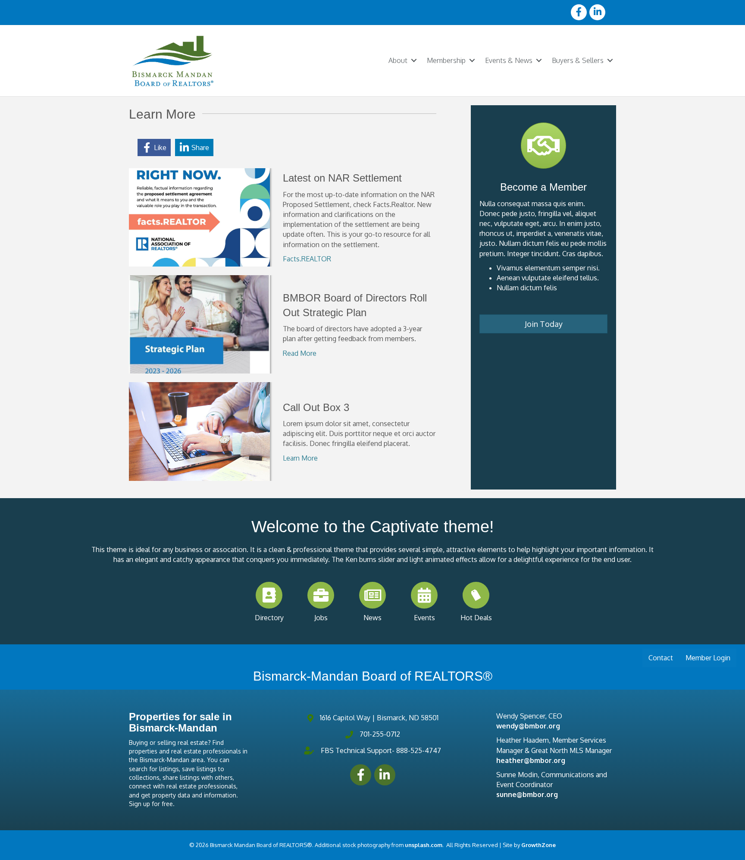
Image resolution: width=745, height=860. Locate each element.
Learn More (300, 458)
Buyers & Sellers (578, 60)
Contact (660, 657)
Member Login (708, 657)
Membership (446, 60)
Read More (299, 353)
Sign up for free (151, 803)
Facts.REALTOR (307, 258)
